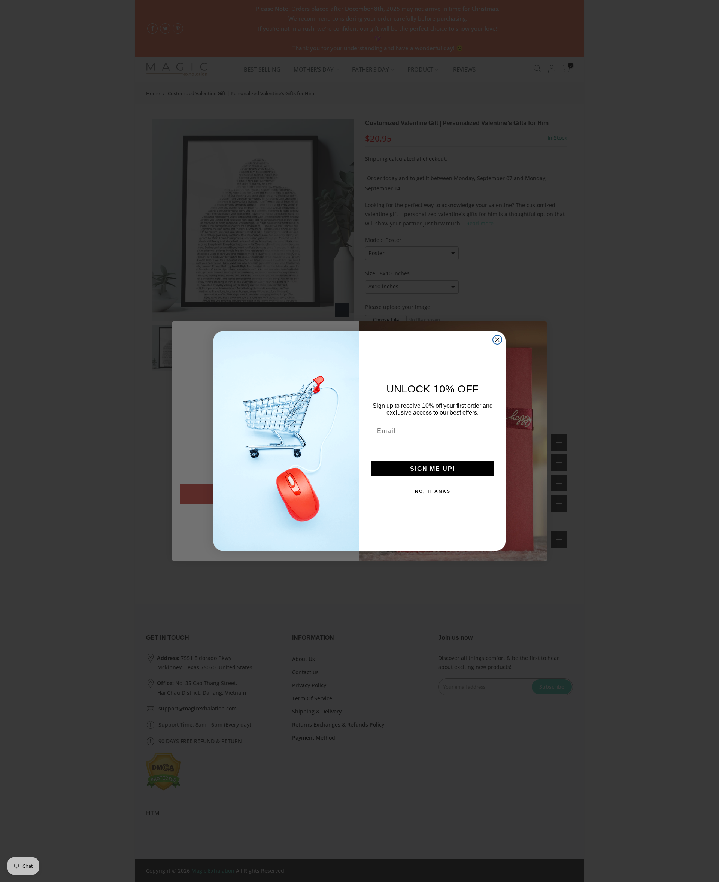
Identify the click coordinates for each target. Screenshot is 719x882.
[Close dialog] (497, 339)
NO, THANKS (432, 491)
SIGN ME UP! (432, 469)
